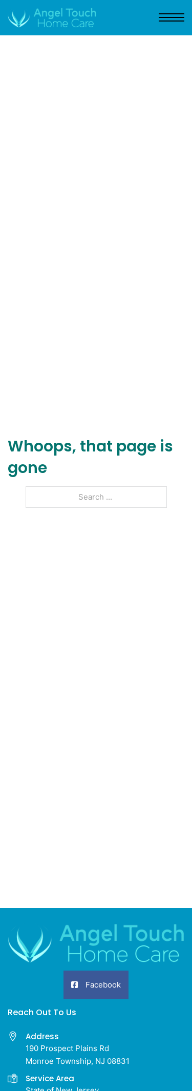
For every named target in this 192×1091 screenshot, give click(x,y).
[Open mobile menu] (171, 17)
